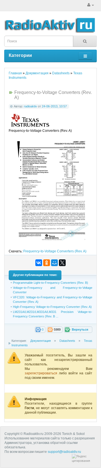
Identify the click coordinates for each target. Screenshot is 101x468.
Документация (40, 340)
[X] (62, 262)
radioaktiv (30, 106)
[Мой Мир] (54, 262)
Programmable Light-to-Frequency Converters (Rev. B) (50, 282)
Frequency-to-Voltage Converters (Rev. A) (54, 251)
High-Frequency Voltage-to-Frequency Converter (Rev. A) (52, 306)
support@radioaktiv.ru (64, 452)
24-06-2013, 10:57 (54, 106)
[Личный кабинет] (90, 5)
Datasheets (67, 340)
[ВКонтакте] (38, 262)
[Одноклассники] (46, 262)
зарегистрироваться (42, 373)
